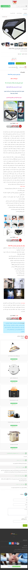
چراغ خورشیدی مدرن (19, 329)
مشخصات (25, 13)
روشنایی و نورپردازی (16, 323)
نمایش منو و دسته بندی (21, 6)
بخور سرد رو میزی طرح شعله (14, 400)
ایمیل (26, 502)
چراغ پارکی (13, 325)
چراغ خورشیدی (21, 325)
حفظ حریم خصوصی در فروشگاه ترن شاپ (21, 549)
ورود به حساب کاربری (16, 566)
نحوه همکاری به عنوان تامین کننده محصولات (20, 551)
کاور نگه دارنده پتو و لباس (14, 444)
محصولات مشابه (19, 13)
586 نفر (10, 63)
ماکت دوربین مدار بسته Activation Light (14, 422)
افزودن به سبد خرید (19, 63)
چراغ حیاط (8, 325)
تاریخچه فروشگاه (24, 547)
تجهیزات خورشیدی (9, 323)
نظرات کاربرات (12, 13)
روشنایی (16, 325)
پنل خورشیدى (11, 329)
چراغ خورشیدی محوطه (15, 327)
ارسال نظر (25, 525)
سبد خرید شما (5, 6)
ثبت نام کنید (9, 566)
